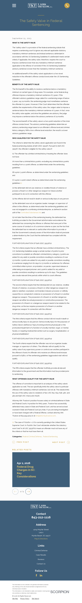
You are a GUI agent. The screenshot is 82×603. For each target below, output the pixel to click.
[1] (21, 183)
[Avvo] (45, 575)
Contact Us (41, 564)
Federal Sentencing (50, 437)
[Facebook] (36, 575)
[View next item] (28, 492)
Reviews (41, 559)
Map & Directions (41, 539)
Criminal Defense (41, 551)
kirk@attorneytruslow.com (46, 416)
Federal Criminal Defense (32, 437)
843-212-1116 (41, 517)
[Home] (40, 5)
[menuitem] (15, 598)
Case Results (41, 555)
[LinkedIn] (41, 575)
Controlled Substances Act (31, 212)
